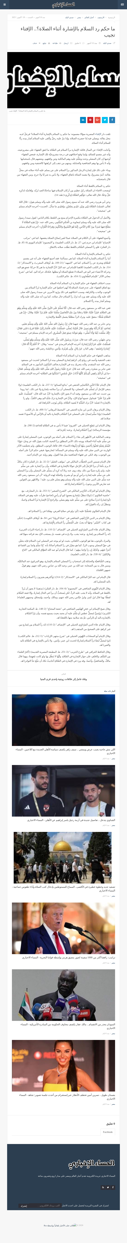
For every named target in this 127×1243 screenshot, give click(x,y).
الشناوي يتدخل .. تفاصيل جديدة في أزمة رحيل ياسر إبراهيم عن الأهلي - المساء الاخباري (71, 820)
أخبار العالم (89, 17)
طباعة (55, 43)
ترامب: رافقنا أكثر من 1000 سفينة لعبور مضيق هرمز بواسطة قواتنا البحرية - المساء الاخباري (68, 957)
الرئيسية (111, 17)
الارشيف (100, 17)
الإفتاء (98, 134)
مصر (79, 17)
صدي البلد (69, 17)
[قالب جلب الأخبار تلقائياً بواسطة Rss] (60, 1225)
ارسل (66, 43)
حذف (35, 43)
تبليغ (44, 43)
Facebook (108, 1132)
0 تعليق (78, 43)
